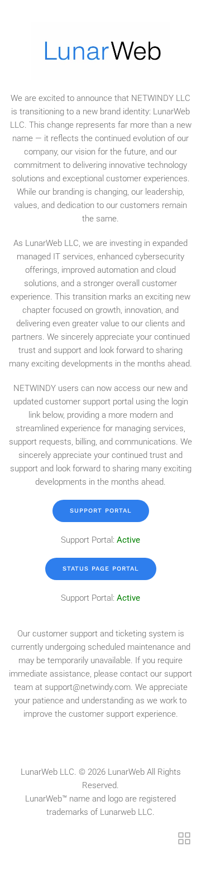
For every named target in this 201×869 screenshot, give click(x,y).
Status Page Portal (101, 568)
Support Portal (101, 510)
